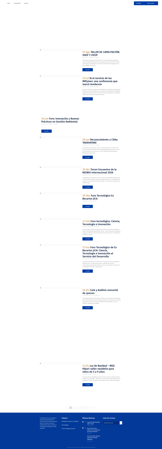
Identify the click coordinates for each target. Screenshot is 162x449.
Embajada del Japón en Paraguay (70, 421)
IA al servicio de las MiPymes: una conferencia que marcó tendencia (99, 81)
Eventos (95, 201)
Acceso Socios (150, 3)
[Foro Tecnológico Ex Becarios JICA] (60, 204)
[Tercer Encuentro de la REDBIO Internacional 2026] (60, 176)
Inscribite (138, 3)
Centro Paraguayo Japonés (68, 428)
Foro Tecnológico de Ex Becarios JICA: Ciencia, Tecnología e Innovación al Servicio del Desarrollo (99, 252)
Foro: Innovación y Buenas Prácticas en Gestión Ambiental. (60, 120)
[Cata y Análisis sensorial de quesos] (60, 323)
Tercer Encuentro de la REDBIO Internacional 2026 (99, 171)
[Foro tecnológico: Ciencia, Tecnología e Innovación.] (60, 229)
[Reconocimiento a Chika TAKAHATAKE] (60, 150)
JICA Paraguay (65, 425)
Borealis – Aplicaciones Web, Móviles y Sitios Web (85, 447)
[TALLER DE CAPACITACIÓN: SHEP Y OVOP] (60, 58)
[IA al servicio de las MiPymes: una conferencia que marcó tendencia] (60, 94)
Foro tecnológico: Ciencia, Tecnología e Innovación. (101, 223)
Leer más (88, 69)
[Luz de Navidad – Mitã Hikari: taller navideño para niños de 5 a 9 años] (60, 383)
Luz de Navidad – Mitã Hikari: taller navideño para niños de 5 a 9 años (98, 368)
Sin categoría (96, 57)
